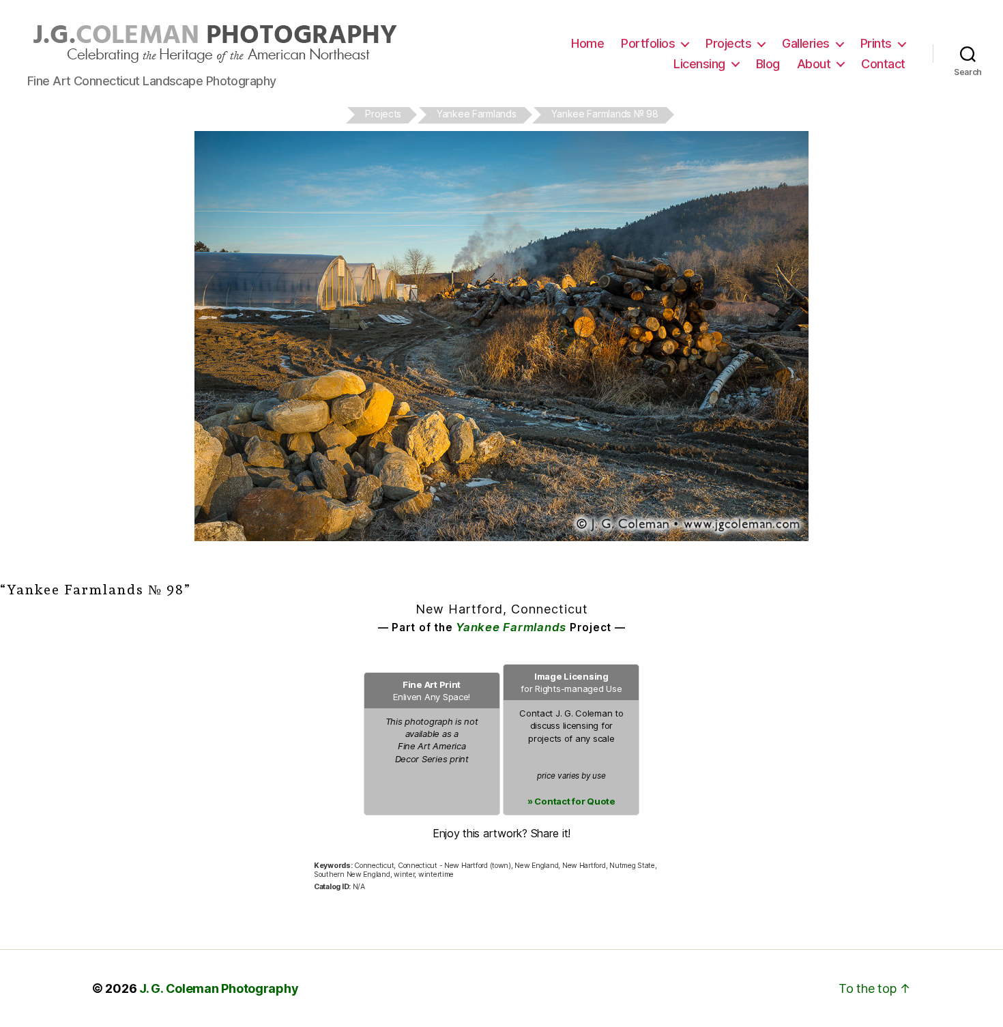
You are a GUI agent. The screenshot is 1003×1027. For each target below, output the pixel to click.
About (814, 64)
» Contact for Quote (571, 801)
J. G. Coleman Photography (218, 988)
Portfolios (648, 43)
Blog (768, 64)
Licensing (699, 64)
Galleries (806, 43)
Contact (883, 64)
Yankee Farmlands (511, 627)
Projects (728, 43)
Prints (876, 43)
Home (587, 43)
